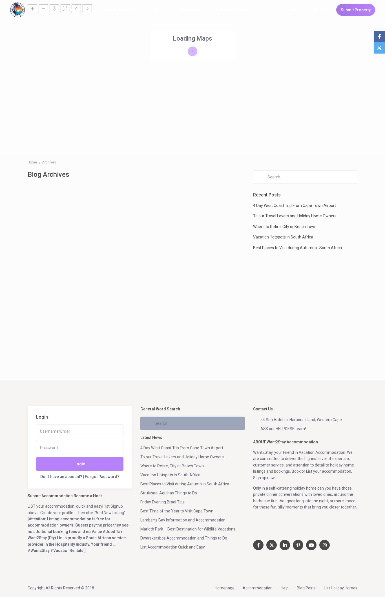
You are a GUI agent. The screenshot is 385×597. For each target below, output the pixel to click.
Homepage (76, 10)
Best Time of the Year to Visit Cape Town (176, 511)
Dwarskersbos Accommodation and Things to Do (183, 538)
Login (79, 463)
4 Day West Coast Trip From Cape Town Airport (294, 205)
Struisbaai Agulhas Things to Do (168, 493)
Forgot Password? (102, 476)
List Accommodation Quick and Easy (172, 547)
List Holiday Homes (230, 10)
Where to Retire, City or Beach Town (285, 226)
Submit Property (356, 10)
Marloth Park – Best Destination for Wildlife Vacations (187, 529)
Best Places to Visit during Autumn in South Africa (297, 248)
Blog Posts (190, 10)
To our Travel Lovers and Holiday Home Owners (295, 216)
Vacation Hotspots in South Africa (283, 237)
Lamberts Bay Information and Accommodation (182, 520)
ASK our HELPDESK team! (283, 428)
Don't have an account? (61, 476)
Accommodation (120, 10)
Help (157, 10)
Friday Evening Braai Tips (162, 502)
